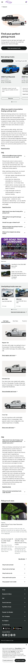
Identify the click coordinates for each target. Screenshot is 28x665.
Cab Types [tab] (5, 321)
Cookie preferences (8, 660)
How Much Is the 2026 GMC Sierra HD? (18, 265)
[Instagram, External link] (11, 635)
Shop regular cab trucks (8, 355)
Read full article (5, 148)
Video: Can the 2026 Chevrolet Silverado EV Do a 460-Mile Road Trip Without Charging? (18, 274)
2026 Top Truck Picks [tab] (7, 61)
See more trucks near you (18, 312)
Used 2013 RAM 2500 (7, 301)
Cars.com (13, 651)
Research (5, 6)
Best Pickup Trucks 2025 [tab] (21, 61)
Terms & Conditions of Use (7, 640)
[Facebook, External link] (6, 635)
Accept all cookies (20, 660)
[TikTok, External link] (3, 635)
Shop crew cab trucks (8, 427)
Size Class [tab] (15, 321)
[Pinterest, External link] (14, 635)
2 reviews (6, 79)
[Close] (26, 644)
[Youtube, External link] (9, 635)
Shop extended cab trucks (9, 391)
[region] (14, 654)
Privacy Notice (18, 648)
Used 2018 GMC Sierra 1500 (21, 301)
